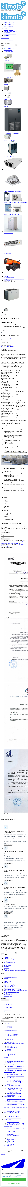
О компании (7, 957)
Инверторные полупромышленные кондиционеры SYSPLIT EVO (15, 1102)
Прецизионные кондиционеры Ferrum (16, 1070)
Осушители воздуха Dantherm (14, 1080)
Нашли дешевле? (5, 347)
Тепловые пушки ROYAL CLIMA (15, 1128)
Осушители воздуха (9, 156)
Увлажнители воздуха (9, 140)
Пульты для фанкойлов (12, 1034)
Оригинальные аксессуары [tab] (7, 351)
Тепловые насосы (8, 233)
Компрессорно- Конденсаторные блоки (14, 91)
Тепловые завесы (8, 253)
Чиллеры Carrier (11, 1041)
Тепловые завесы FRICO (13, 1122)
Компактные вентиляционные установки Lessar (14, 1094)
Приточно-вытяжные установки (12, 170)
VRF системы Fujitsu (12, 1053)
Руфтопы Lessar (11, 1062)
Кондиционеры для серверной (11, 214)
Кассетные (9, 1026)
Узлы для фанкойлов (12, 1035)
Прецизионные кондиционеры (11, 133)
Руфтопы (6, 106)
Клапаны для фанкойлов (13, 1032)
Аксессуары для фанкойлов (11, 77)
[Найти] (16, 45)
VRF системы (7, 99)
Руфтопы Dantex (11, 1059)
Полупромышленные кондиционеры (13, 191)
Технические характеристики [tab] (8, 350)
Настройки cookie (5, 1018)
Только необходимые (14, 1183)
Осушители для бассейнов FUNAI (15, 1081)
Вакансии (6, 968)
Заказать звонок (5, 38)
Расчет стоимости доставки (8, 338)
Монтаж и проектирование (10, 962)
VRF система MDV (11, 1054)
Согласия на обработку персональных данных (14, 542)
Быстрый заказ (4, 346)
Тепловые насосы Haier (12, 1116)
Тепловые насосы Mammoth (14, 1118)
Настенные (9, 1027)
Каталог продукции (9, 277)
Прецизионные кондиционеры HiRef (16, 1066)
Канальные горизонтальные (14, 1028)
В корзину (11, 346)
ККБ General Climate (12, 1047)
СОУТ (5, 969)
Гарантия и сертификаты (10, 34)
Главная (6, 276)
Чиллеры (6, 84)
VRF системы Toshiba (12, 1055)
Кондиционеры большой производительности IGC (13, 1110)
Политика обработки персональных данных (15, 970)
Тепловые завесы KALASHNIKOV (16, 1123)
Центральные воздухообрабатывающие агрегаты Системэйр (17, 1091)
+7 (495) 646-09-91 (9, 24)
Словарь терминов (8, 958)
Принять (14, 1179)
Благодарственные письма (10, 31)
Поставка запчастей (9, 959)
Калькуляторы (7, 32)
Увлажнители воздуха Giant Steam (15, 1076)
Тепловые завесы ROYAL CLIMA (15, 1124)
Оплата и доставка (8, 30)
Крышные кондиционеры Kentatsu (15, 1061)
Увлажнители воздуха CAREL (14, 1074)
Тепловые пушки (8, 273)
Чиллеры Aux (10, 1039)
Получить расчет (5, 532)
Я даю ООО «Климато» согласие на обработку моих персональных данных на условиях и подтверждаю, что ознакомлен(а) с (14, 543)
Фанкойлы (6, 60)
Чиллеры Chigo (10, 1042)
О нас (5, 28)
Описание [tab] (3, 349)
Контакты (6, 35)
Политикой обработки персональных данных (12, 545)
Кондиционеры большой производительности (15, 202)
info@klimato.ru (9, 26)
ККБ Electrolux (7, 280)
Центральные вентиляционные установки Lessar (14, 1089)
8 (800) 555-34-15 (9, 22)
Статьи (5, 961)
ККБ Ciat (9, 1049)
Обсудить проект (8, 844)
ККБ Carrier (9, 1046)
